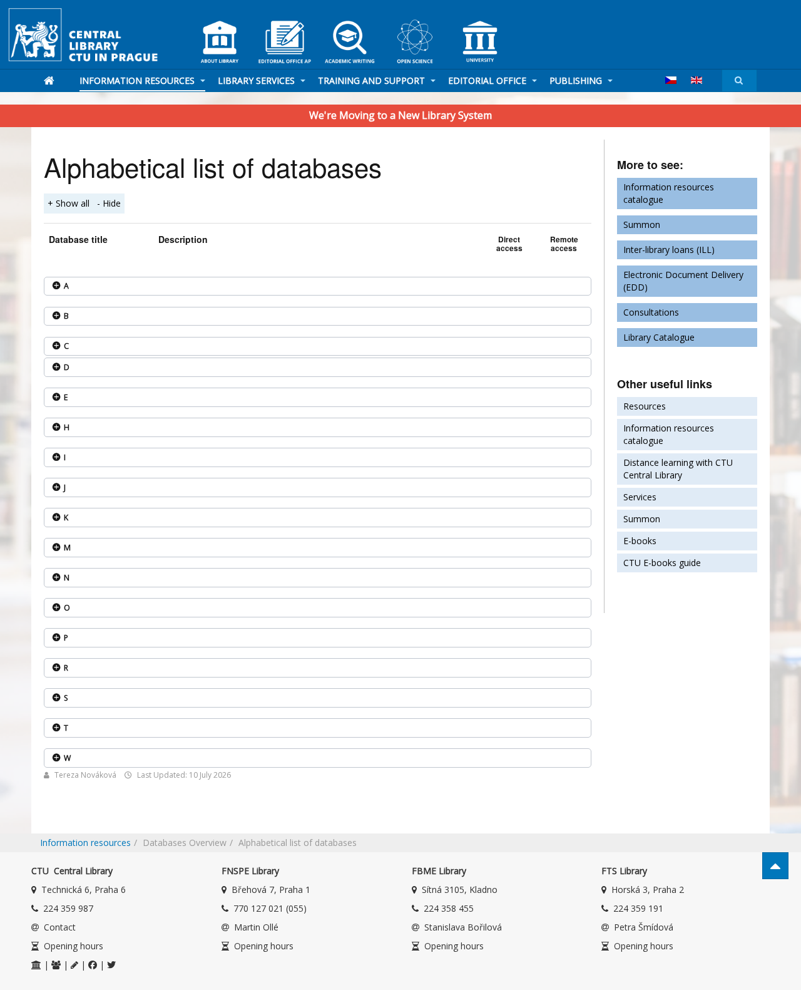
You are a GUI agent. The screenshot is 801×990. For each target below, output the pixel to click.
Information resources (138, 80)
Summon (641, 224)
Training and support (372, 80)
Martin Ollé (256, 927)
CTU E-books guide (662, 563)
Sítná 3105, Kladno (459, 889)
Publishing (577, 80)
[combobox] (739, 80)
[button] (317, 286)
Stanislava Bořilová (463, 927)
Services (639, 497)
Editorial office (488, 80)
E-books (639, 541)
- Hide (109, 203)
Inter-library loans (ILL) (669, 249)
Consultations (651, 312)
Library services (257, 80)
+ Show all (68, 203)
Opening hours (73, 946)
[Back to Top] (775, 865)
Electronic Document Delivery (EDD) (683, 281)
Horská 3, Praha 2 (647, 889)
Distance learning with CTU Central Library (678, 468)
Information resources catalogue (668, 193)
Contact (60, 927)
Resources (644, 406)
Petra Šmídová (643, 927)
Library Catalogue (659, 337)
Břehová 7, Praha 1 (271, 889)
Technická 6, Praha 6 (83, 889)
